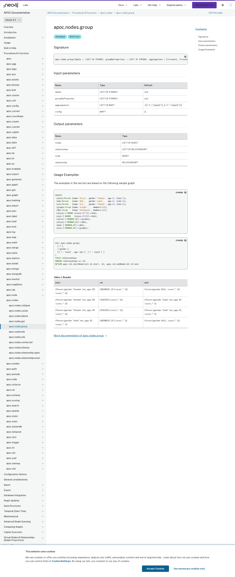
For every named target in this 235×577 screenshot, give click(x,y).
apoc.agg (11, 64)
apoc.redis (11, 379)
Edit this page (216, 12)
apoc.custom (13, 127)
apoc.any (11, 74)
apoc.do (10, 153)
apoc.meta (11, 253)
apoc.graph (12, 195)
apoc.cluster (12, 95)
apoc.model (12, 263)
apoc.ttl (10, 447)
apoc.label (11, 216)
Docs (121, 5)
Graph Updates (11, 500)
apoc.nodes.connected (20, 342)
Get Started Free (204, 5)
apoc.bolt (11, 90)
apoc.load (11, 221)
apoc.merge (12, 248)
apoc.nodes (12, 300)
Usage (7, 43)
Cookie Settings (61, 561)
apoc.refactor (13, 384)
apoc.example (13, 169)
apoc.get (11, 190)
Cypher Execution (13, 532)
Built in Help (10, 48)
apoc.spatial (12, 411)
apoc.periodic (13, 374)
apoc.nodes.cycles (18, 310)
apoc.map (11, 237)
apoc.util (10, 453)
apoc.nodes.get (17, 321)
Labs (25, 5)
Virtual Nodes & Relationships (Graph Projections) (19, 538)
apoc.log (10, 232)
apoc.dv (10, 158)
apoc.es (10, 163)
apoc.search (12, 405)
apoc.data (11, 137)
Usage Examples (206, 49)
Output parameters (207, 45)
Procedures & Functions (16, 53)
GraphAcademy (175, 5)
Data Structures (12, 506)
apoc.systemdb (14, 426)
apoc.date (11, 142)
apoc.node (11, 295)
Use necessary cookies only (189, 568)
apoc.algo (11, 69)
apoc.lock (11, 227)
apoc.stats (11, 421)
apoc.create (12, 121)
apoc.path (11, 369)
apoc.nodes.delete (18, 316)
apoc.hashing (13, 200)
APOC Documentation (58, 13)
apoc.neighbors (14, 284)
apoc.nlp (10, 289)
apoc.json (11, 211)
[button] (222, 5)
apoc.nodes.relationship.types (24, 353)
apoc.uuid (11, 458)
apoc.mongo (12, 269)
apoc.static (12, 416)
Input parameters (206, 41)
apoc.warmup (13, 463)
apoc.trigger (12, 442)
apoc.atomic (12, 79)
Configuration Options (15, 474)
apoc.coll (11, 100)
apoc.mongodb (14, 274)
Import (7, 485)
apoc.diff (11, 148)
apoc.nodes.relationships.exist (24, 358)
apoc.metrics (13, 258)
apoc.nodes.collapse (19, 305)
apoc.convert (13, 111)
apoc (9, 58)
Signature (203, 36)
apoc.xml (11, 468)
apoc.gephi (12, 184)
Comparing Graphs (13, 527)
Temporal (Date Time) (15, 511)
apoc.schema (13, 395)
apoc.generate (14, 179)
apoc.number (13, 363)
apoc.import (12, 206)
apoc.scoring (13, 400)
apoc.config (12, 106)
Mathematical (11, 516)
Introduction (10, 32)
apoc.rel (10, 390)
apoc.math (11, 242)
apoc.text (11, 437)
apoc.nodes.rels (17, 337)
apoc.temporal (13, 432)
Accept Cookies (155, 568)
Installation (10, 37)
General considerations (16, 479)
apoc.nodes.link (17, 332)
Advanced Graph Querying (17, 521)
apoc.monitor (13, 279)
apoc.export (12, 174)
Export (7, 490)
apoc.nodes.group (18, 326)
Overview (8, 27)
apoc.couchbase (14, 116)
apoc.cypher (12, 132)
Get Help (152, 5)
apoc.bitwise (12, 85)
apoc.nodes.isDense (19, 347)
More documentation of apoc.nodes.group (79, 335)
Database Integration (15, 495)
